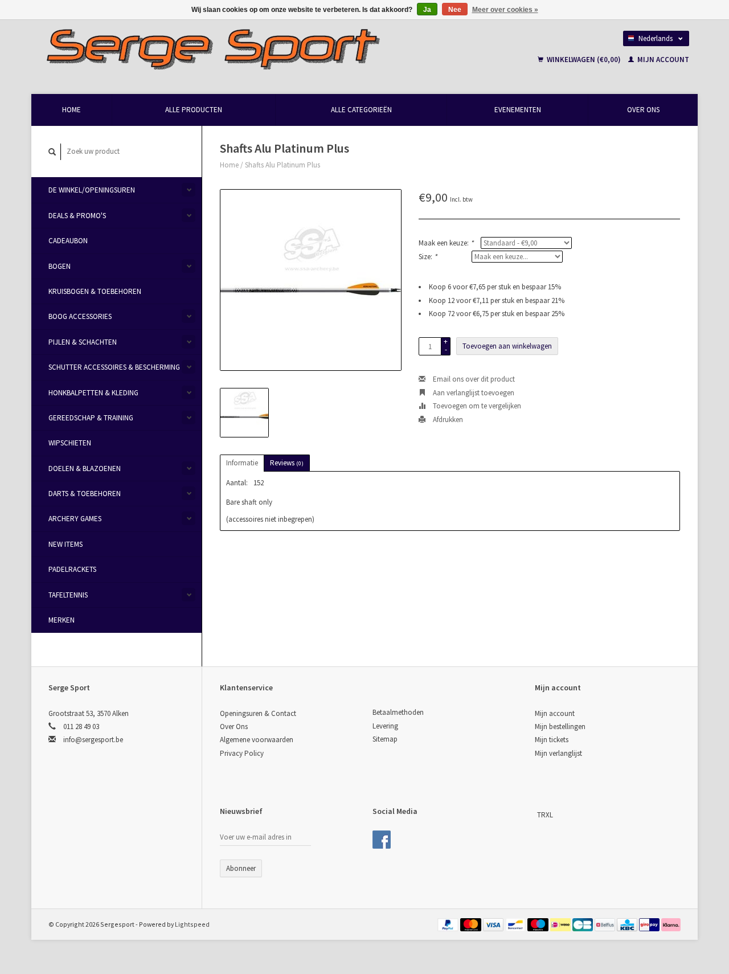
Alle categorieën (361, 109)
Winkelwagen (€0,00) (583, 59)
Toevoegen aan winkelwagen (507, 346)
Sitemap (385, 739)
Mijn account (662, 59)
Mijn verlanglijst (558, 753)
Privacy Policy (242, 753)
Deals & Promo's (77, 215)
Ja (427, 10)
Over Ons (643, 109)
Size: (428, 256)
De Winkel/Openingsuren (91, 190)
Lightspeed (192, 924)
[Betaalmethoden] (448, 924)
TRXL (545, 815)
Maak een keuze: (446, 243)
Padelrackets (72, 569)
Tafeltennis (68, 595)
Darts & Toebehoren (84, 493)
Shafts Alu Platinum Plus (282, 165)
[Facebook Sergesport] (381, 839)
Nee (454, 10)
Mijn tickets (551, 739)
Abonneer (241, 868)
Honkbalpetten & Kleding (93, 393)
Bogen (59, 266)
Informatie (242, 463)
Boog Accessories (80, 316)
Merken (61, 620)
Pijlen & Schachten (82, 342)
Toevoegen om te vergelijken (476, 406)
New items (65, 544)
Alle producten (193, 109)
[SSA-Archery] (536, 815)
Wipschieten (69, 443)
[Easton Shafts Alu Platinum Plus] (310, 280)
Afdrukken (447, 419)
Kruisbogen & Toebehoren (94, 291)
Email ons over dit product (473, 379)
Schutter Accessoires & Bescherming (114, 367)
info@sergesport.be (93, 739)
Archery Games (74, 518)
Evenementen (517, 109)
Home (71, 109)
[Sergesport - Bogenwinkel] (265, 48)
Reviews (287, 463)
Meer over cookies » (505, 10)
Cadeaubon (68, 240)
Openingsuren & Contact (258, 713)
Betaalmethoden (398, 712)
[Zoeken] (52, 152)
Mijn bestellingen (560, 726)
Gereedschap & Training (90, 418)
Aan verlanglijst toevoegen (472, 393)
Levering (385, 726)
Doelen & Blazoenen (84, 468)
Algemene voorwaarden (256, 739)
